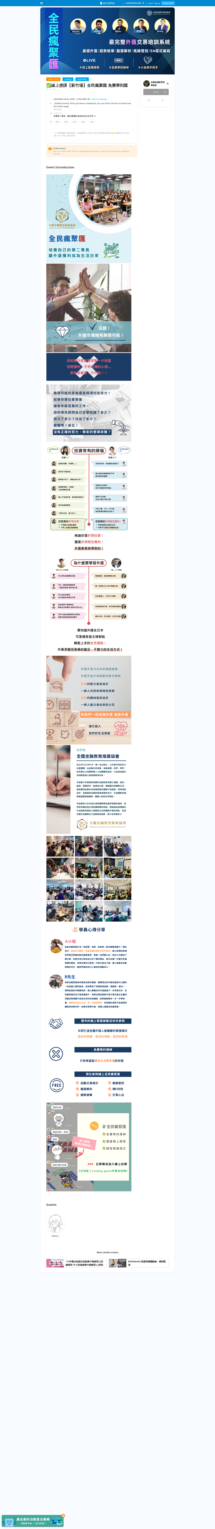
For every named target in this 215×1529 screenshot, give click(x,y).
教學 (57, 122)
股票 (83, 122)
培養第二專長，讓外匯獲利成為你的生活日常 (73, 116)
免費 (66, 122)
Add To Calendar (99, 99)
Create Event (168, 3)
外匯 (91, 122)
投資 (74, 122)
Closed (156, 92)
